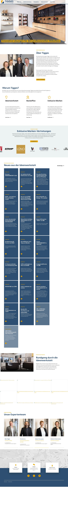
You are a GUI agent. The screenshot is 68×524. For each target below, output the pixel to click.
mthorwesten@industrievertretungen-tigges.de (41, 443)
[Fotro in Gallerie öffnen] (25, 385)
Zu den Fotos (7, 117)
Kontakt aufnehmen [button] (41, 79)
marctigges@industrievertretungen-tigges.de (10, 443)
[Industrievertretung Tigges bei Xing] (34, 476)
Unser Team (28, 117)
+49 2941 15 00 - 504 (23, 444)
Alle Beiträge (60, 165)
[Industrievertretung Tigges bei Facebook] (28, 476)
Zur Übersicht (50, 117)
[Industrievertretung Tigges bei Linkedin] (39, 476)
